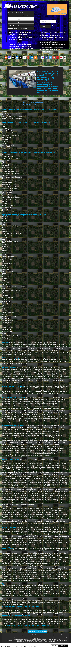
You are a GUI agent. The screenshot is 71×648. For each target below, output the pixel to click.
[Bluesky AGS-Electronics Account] (17, 57)
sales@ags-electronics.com (42, 637)
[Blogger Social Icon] (35, 57)
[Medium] (13, 57)
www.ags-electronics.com (56, 637)
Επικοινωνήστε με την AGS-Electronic (17, 28)
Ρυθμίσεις (54, 645)
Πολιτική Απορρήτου (31, 646)
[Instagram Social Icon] (65, 57)
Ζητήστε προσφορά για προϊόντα (16, 25)
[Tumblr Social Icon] (39, 57)
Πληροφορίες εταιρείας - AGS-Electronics (18, 16)
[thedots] (24, 57)
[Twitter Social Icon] (50, 57)
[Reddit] (6, 57)
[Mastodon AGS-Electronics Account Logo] (9, 57)
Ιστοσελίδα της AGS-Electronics (16, 12)
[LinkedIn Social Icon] (31, 57)
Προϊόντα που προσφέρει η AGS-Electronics (19, 19)
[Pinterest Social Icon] (61, 57)
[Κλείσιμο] (69, 645)
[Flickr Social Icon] (42, 57)
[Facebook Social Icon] (46, 57)
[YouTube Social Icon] (57, 57)
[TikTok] (20, 57)
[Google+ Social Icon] (53, 57)
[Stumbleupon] (28, 57)
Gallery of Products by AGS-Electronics (17, 22)
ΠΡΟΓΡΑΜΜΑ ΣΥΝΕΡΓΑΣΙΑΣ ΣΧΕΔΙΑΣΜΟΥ (16, 616)
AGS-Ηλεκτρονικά (20, 5)
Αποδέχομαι (63, 645)
